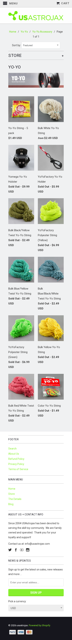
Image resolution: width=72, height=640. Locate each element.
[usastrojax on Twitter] (10, 549)
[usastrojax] (36, 15)
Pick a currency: (17, 601)
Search (12, 448)
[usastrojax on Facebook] (16, 549)
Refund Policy (16, 458)
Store (11, 493)
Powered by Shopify (39, 625)
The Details (14, 499)
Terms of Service (18, 469)
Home (11, 488)
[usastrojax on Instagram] (27, 549)
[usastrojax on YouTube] (21, 549)
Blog (10, 504)
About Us (13, 453)
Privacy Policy (16, 464)
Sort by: (16, 45)
